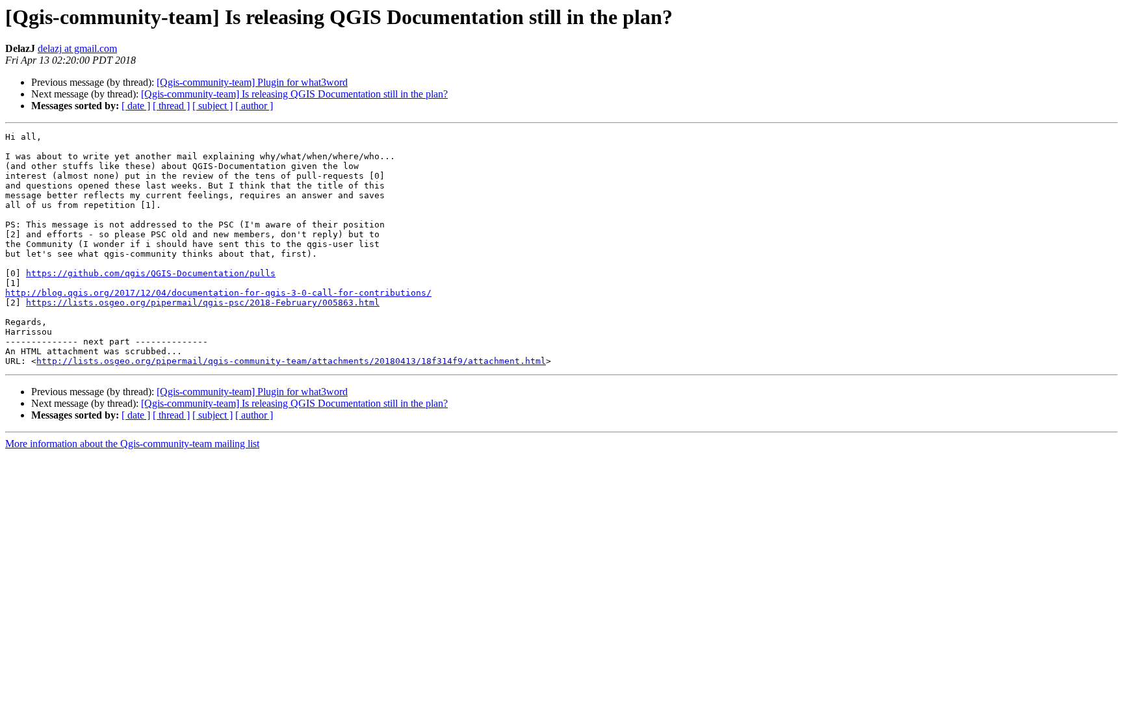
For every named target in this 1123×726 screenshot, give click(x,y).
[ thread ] (171, 105)
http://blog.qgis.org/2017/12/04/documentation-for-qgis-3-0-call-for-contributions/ (218, 293)
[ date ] (136, 105)
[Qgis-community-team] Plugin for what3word (252, 82)
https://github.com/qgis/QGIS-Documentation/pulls (151, 273)
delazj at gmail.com (77, 48)
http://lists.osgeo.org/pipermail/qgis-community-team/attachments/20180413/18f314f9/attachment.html (291, 361)
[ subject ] (212, 105)
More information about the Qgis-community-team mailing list (132, 443)
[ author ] (254, 105)
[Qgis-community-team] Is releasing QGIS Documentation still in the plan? (294, 93)
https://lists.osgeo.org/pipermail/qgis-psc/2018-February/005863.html (203, 302)
